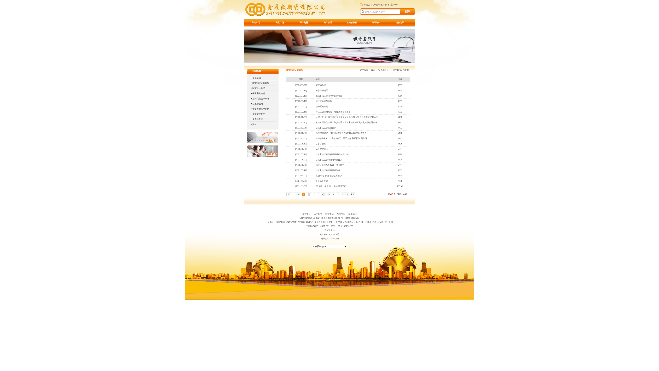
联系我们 (262, 151)
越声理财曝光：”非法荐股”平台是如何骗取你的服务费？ (341, 133)
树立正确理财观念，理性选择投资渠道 (333, 112)
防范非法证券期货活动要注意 (329, 160)
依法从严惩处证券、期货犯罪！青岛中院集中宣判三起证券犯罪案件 (346, 122)
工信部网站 (329, 230)
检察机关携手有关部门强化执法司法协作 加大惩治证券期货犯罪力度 (347, 117)
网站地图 (341, 214)
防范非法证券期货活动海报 (328, 170)
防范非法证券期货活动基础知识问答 (332, 154)
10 (338, 194)
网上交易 (304, 22)
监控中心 (306, 214)
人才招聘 (318, 214)
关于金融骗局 (322, 90)
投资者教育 (352, 22)
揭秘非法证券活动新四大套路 (329, 96)
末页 (352, 194)
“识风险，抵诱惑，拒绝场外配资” (331, 186)
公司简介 (376, 22)
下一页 (345, 194)
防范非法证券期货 (401, 70)
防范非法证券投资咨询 (326, 128)
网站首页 (256, 22)
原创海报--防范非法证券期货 (329, 176)
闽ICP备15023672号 (329, 234)
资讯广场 (280, 22)
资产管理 (328, 22)
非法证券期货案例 (324, 101)
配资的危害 (321, 85)
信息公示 (400, 22)
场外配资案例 (322, 106)
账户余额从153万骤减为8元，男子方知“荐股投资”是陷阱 (341, 138)
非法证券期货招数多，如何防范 (330, 165)
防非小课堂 (321, 144)
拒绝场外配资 (322, 181)
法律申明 (329, 214)
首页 (373, 70)
